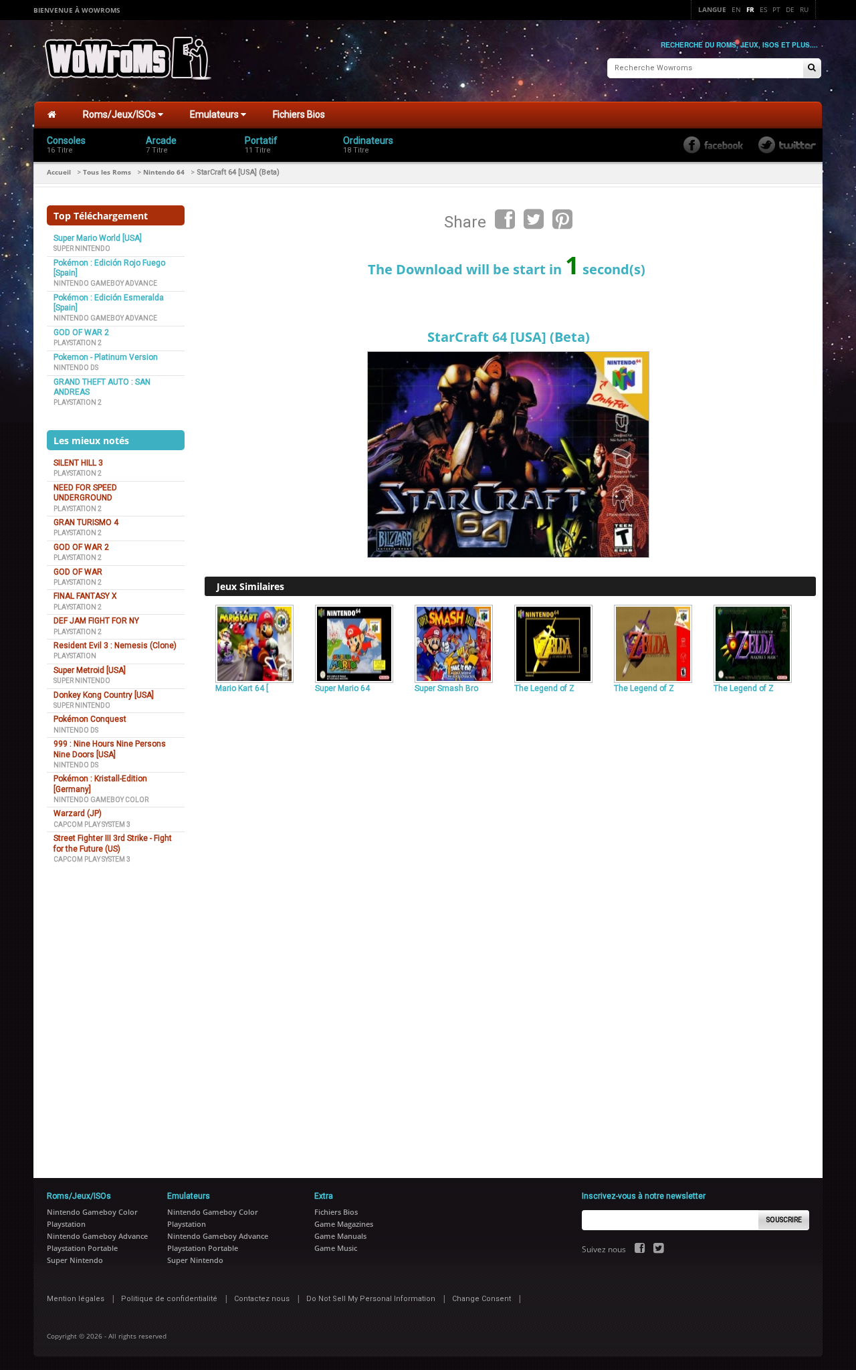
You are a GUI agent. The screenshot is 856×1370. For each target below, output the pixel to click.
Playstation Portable (82, 1248)
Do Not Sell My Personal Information (370, 1298)
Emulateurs (215, 114)
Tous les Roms (107, 172)
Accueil (59, 172)
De (790, 9)
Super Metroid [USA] (90, 670)
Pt (776, 9)
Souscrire (784, 1220)
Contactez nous (262, 1298)
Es (763, 9)
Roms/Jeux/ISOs (120, 114)
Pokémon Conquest (90, 719)
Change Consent (481, 1298)
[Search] (812, 68)
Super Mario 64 (342, 688)
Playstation (75, 656)
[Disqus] (510, 880)
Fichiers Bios (299, 114)
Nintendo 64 (164, 172)
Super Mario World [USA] (98, 238)
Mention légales (75, 1298)
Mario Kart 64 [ (241, 688)
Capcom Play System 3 (92, 824)
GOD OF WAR (78, 572)
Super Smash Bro (446, 688)
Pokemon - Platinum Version (106, 357)
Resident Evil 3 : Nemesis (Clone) (115, 645)
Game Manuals (340, 1236)
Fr (750, 9)
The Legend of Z (544, 688)
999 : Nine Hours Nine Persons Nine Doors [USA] (110, 749)
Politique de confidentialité (169, 1298)
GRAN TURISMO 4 (86, 522)
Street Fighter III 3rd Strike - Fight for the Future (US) (113, 843)
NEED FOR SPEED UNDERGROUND (85, 492)
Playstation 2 (78, 343)
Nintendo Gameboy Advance (105, 283)
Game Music (335, 1248)
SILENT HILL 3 (78, 463)
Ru (804, 9)
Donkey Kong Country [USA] (104, 695)
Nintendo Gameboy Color (101, 799)
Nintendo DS (76, 367)
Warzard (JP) (78, 813)
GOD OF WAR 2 (81, 332)
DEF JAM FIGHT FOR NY (96, 620)
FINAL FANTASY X (85, 596)
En (736, 9)
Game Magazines (343, 1224)
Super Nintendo (82, 248)
